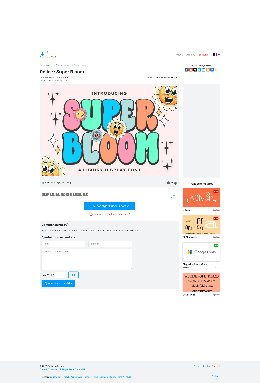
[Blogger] (208, 70)
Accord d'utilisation (49, 369)
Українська (76, 377)
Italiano (112, 377)
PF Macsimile (190, 237)
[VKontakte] (212, 70)
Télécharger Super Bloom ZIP (112, 206)
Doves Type (189, 294)
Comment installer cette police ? (111, 214)
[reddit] (191, 70)
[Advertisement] (130, 25)
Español (87, 377)
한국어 (129, 377)
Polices (179, 54)
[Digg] (195, 70)
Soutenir (203, 54)
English (66, 377)
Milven (186, 210)
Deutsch (104, 377)
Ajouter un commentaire (58, 283)
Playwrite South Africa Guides (195, 266)
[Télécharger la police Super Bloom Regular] (174, 195)
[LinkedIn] (203, 70)
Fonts (52, 54)
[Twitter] (199, 70)
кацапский (55, 377)
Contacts (216, 376)
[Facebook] (187, 70)
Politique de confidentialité (72, 369)
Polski (95, 377)
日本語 (121, 377)
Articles (190, 54)
